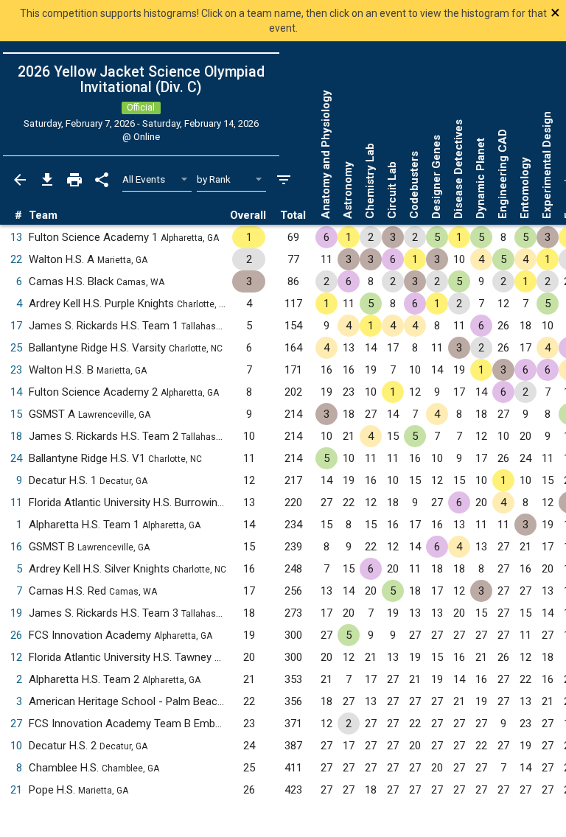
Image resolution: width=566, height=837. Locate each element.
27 (16, 723)
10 (16, 745)
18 (16, 436)
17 (16, 325)
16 (16, 546)
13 (16, 237)
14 (16, 392)
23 (16, 370)
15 (16, 414)
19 (16, 613)
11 (16, 502)
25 (16, 347)
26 (16, 635)
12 (16, 657)
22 (16, 259)
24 (16, 458)
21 (16, 789)
